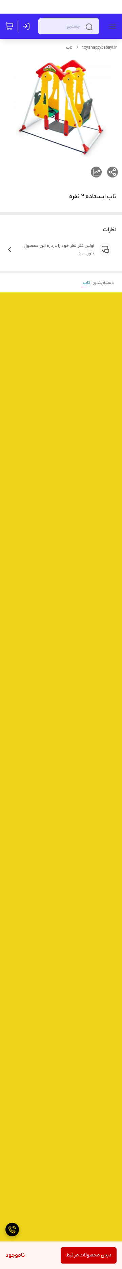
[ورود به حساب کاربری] (27, 26)
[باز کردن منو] (111, 26)
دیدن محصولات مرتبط (88, 1255)
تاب (69, 47)
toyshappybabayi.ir (99, 47)
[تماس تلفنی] (12, 1229)
